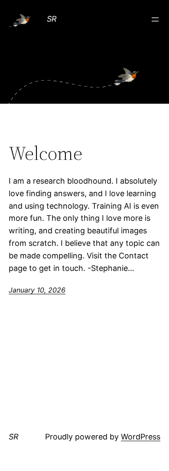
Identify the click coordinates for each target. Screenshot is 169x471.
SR (52, 18)
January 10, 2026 (37, 290)
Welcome (45, 154)
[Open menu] (155, 19)
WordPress (140, 436)
